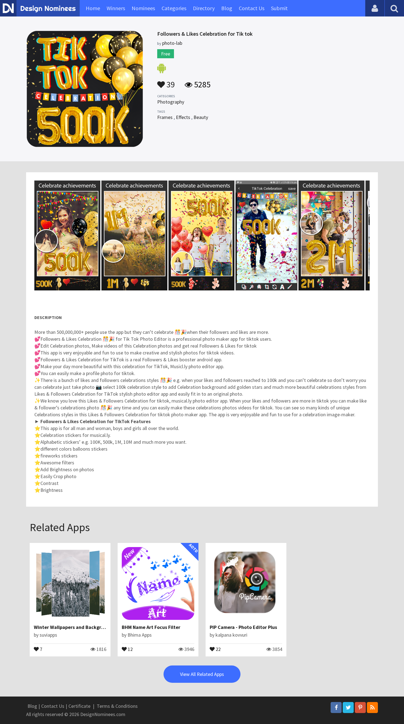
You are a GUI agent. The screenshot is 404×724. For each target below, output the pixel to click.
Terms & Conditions (117, 706)
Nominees (143, 8)
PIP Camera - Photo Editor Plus (243, 627)
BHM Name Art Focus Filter (151, 627)
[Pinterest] (360, 707)
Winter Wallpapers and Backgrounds (74, 627)
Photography (170, 102)
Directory (204, 8)
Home (93, 8)
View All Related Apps (202, 674)
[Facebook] (336, 707)
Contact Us (251, 8)
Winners (116, 8)
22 (218, 648)
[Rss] (372, 707)
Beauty (200, 117)
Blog (226, 8)
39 (170, 82)
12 (130, 648)
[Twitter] (348, 707)
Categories (174, 8)
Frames (165, 117)
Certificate (79, 706)
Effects (183, 117)
